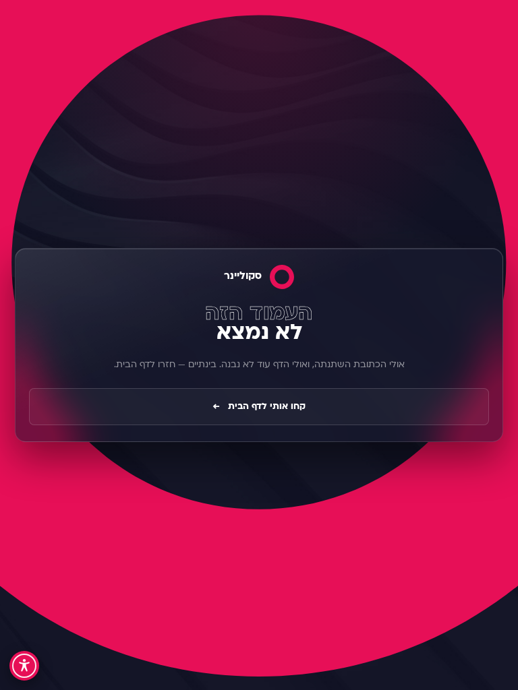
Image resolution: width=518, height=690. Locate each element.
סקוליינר (243, 277)
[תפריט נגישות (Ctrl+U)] (24, 666)
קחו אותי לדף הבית (259, 406)
